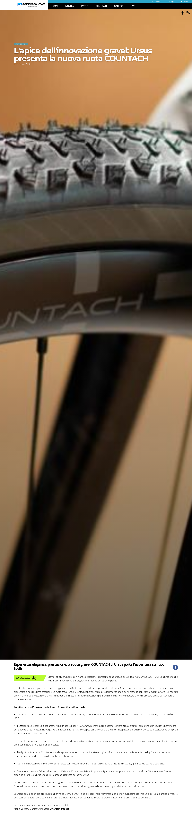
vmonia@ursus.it (59, 808)
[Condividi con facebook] (175, 667)
